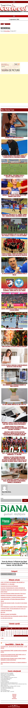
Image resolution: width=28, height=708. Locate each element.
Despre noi (14, 694)
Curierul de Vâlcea (16, 706)
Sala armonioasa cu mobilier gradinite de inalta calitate (14, 385)
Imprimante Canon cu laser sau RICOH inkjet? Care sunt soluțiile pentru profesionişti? (14, 423)
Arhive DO (14, 696)
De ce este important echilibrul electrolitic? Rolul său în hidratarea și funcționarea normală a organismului (14, 481)
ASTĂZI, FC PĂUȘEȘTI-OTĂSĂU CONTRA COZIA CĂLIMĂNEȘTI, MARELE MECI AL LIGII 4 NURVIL (14, 289)
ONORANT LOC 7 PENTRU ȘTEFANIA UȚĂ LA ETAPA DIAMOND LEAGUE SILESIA (14, 195)
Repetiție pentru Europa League (14, 328)
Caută (2, 498)
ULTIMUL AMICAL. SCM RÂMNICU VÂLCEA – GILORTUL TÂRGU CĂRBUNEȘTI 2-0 (14, 176)
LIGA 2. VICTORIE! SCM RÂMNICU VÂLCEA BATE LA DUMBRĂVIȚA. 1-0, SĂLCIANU (14, 453)
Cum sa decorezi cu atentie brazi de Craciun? (14, 346)
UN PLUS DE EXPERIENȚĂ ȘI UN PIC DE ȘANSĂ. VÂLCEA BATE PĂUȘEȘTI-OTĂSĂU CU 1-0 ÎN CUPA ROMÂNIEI (14, 234)
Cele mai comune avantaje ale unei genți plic (14, 404)
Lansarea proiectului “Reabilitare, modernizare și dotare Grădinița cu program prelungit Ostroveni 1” (14, 428)
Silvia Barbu (7, 31)
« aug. (2, 638)
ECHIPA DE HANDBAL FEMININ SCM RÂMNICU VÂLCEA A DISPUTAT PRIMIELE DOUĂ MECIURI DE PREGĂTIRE (14, 254)
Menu (14, 2)
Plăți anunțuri (14, 698)
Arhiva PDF (14, 695)
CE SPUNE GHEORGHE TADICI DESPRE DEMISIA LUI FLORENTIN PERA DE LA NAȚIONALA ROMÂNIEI (14, 156)
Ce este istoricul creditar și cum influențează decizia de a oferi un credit (14, 365)
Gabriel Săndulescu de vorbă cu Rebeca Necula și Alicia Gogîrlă (14, 309)
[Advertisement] (14, 48)
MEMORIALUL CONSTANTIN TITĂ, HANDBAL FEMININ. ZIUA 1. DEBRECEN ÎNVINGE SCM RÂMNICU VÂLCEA (14, 215)
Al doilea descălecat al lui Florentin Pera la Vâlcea (14, 274)
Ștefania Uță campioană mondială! (14, 137)
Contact (14, 697)
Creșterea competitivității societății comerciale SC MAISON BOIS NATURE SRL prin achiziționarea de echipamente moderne (14, 433)
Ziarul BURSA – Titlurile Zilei (14, 644)
